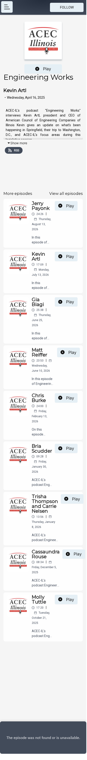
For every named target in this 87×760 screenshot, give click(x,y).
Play (47, 68)
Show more (18, 143)
